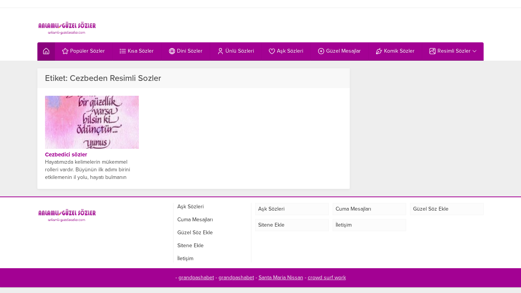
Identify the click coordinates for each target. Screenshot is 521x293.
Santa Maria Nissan (281, 277)
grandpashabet (196, 277)
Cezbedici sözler (66, 154)
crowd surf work (327, 277)
